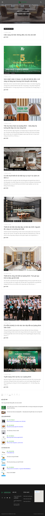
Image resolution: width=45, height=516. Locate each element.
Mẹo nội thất (18, 169)
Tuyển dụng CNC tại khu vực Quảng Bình (17, 377)
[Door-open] (10, 498)
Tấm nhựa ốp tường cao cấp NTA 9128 (15, 461)
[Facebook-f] (2, 498)
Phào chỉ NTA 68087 (11, 472)
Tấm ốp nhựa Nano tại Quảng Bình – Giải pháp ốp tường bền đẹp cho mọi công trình (24, 411)
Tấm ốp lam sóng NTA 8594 (12, 456)
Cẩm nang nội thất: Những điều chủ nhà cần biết (20, 35)
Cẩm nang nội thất (8, 28)
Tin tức (13, 73)
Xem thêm (6, 37)
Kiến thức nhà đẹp (8, 119)
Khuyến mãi (7, 73)
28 (16, 394)
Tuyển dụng (12, 319)
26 (12, 394)
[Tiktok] (5, 498)
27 (14, 394)
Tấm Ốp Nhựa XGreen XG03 (13, 430)
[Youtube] (7, 498)
